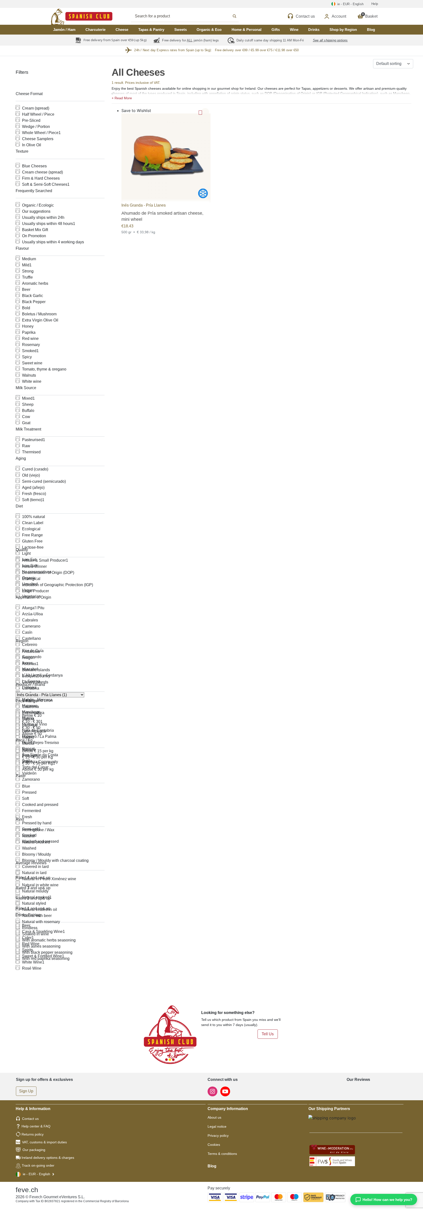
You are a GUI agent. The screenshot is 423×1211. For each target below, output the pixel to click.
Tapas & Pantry (151, 29)
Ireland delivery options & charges (48, 1158)
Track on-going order (38, 1165)
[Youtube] (225, 1091)
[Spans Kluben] (64, 16)
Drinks (313, 29)
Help (374, 4)
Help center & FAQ (36, 1126)
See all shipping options (330, 40)
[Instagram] (213, 1091)
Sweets (180, 29)
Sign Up (26, 1091)
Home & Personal (246, 29)
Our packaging (34, 1150)
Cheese (122, 29)
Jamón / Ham (64, 29)
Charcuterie (95, 29)
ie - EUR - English (36, 1174)
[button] (261, 97)
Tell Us (268, 1034)
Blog (371, 29)
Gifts (275, 29)
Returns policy (33, 1134)
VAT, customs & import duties (44, 1142)
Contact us (30, 1119)
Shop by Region (343, 29)
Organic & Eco (209, 29)
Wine (294, 29)
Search (190, 16)
